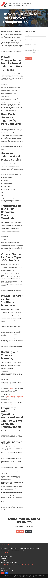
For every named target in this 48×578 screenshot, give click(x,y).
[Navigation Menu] (43, 4)
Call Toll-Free (28, 531)
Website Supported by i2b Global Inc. (27, 576)
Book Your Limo (20, 531)
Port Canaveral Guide (5, 548)
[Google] (2, 573)
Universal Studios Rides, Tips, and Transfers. (9, 403)
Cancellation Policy (5, 550)
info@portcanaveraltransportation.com (9, 562)
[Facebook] (6, 573)
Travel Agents (38, 548)
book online (10, 388)
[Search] (46, 4)
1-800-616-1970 (8, 556)
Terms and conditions (14, 550)
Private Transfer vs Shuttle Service (27, 548)
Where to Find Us (14, 548)
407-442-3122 (6, 558)
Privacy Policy (23, 550)
